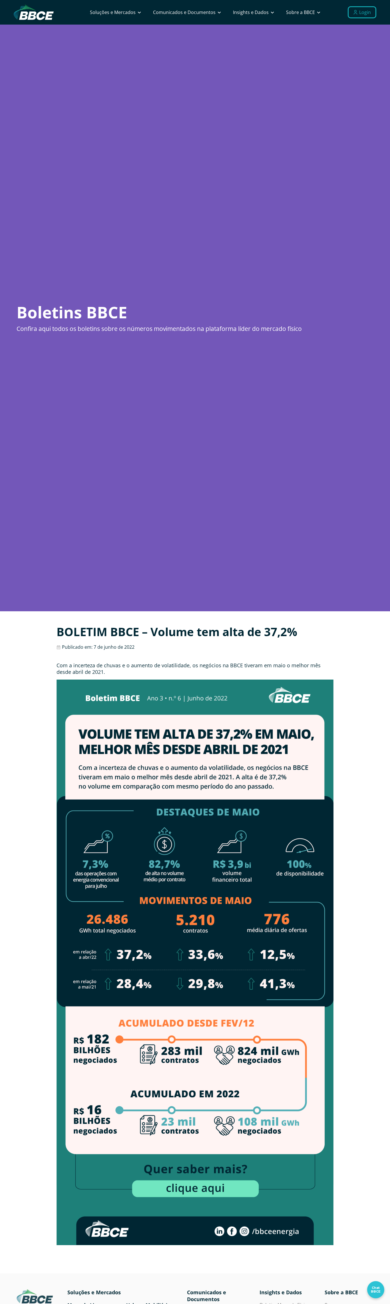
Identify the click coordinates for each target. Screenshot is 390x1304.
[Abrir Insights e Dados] (272, 12)
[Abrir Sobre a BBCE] (318, 12)
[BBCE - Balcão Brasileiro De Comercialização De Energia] (34, 12)
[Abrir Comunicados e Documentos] (219, 12)
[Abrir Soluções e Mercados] (139, 12)
